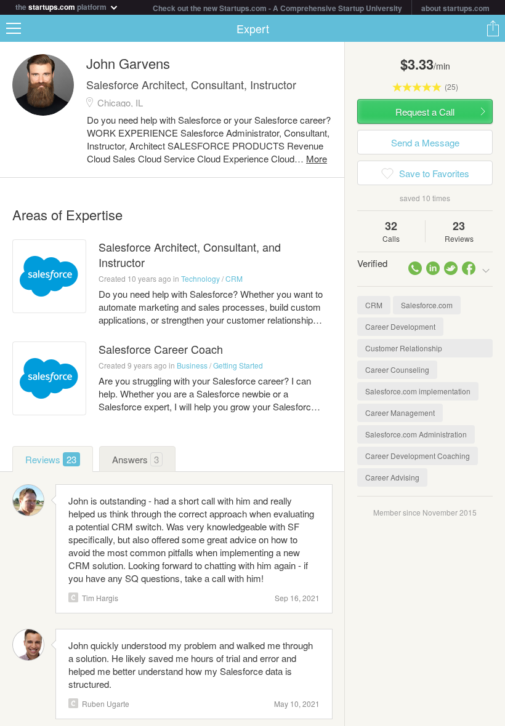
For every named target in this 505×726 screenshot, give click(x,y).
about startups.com (455, 8)
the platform (61, 5)
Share (492, 28)
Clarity (73, 597)
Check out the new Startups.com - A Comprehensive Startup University (277, 8)
